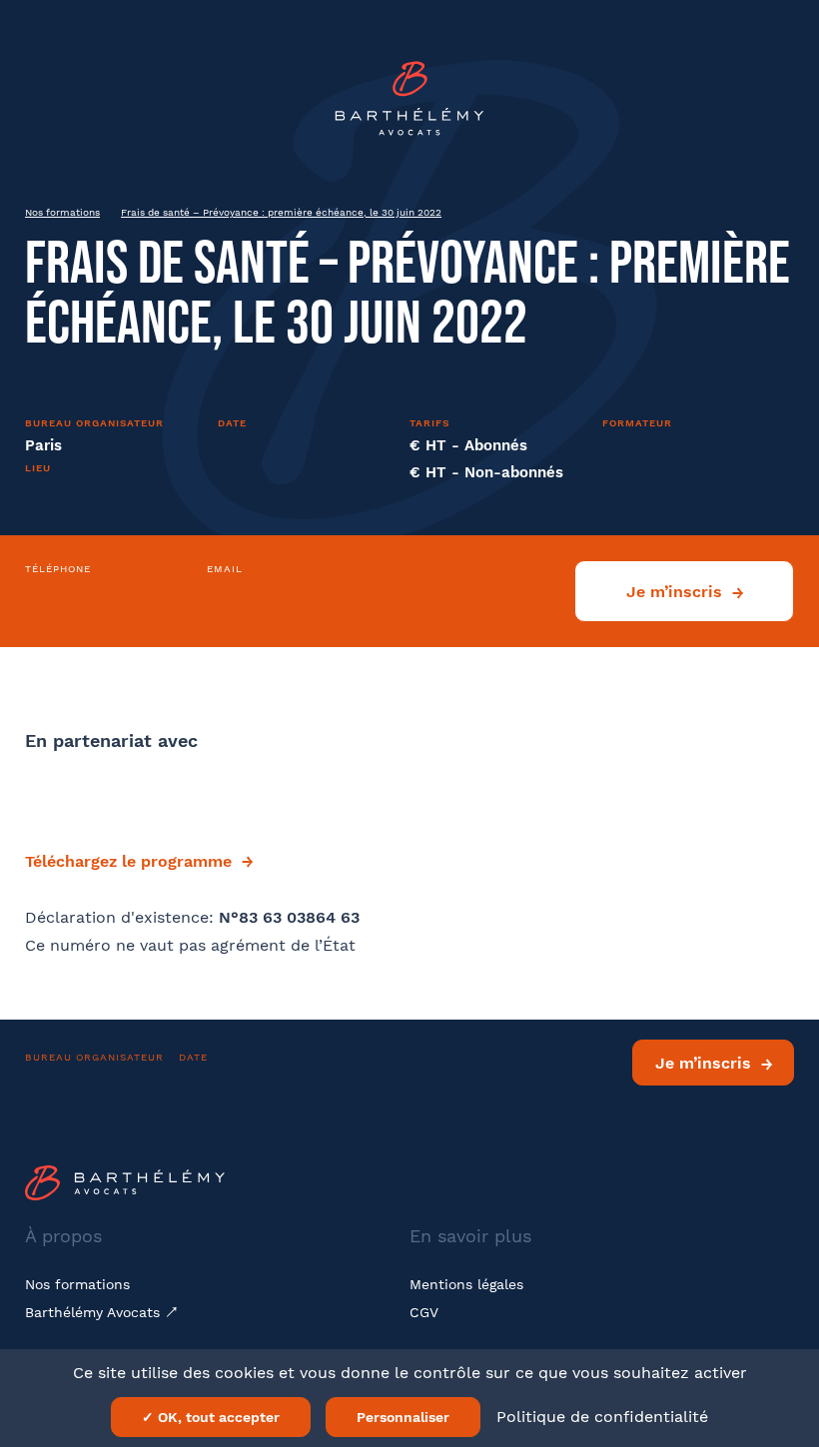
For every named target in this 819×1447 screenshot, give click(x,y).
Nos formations (62, 212)
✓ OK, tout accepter (211, 1417)
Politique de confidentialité (602, 1416)
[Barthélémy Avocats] (409, 98)
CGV (424, 1312)
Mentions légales (466, 1284)
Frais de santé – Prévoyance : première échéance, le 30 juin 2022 (281, 212)
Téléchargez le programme (128, 861)
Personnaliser (403, 1417)
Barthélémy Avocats (95, 1312)
